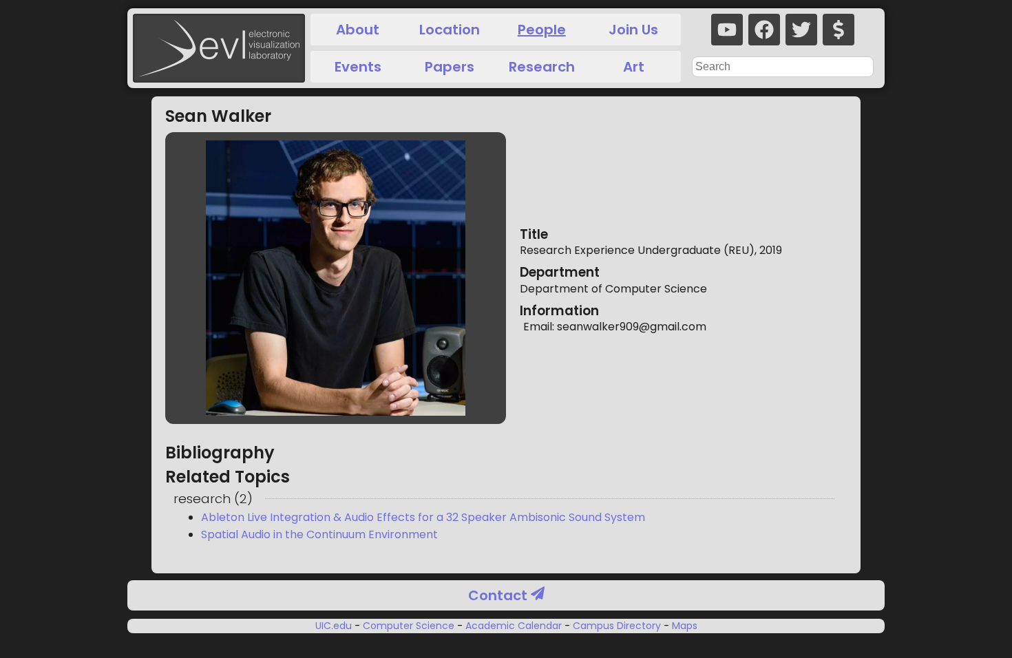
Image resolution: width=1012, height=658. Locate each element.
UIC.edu (335, 626)
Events (358, 66)
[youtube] (727, 29)
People (542, 29)
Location (449, 29)
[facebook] (764, 29)
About (357, 29)
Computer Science (408, 626)
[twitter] (801, 29)
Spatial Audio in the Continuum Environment (319, 534)
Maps (683, 626)
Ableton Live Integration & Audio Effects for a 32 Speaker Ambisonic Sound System (423, 517)
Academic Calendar (514, 626)
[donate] (838, 29)
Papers (449, 66)
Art (633, 66)
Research (542, 66)
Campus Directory (617, 626)
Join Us (633, 29)
